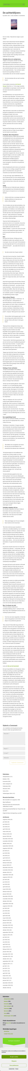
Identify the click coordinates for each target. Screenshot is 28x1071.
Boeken (16, 15)
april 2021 (5, 973)
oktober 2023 (6, 901)
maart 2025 (5, 860)
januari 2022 (6, 951)
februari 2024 (6, 891)
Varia (4, 791)
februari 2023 (6, 920)
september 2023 (7, 903)
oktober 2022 (6, 930)
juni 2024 (5, 882)
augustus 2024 (6, 877)
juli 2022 (5, 937)
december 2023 (6, 896)
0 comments (22, 15)
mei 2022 (5, 942)
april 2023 (5, 915)
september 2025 (7, 846)
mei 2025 (5, 855)
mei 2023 (5, 913)
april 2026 (5, 829)
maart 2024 (5, 889)
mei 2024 (5, 884)
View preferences (14, 1065)
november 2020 (6, 985)
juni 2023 (5, 910)
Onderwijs (5, 786)
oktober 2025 (6, 843)
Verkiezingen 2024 (7, 793)
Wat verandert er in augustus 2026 (11, 799)
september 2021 (7, 961)
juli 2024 (5, 879)
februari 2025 (6, 862)
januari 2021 (6, 980)
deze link (8, 1023)
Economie (5, 781)
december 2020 (6, 982)
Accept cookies (14, 1057)
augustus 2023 (6, 906)
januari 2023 (6, 922)
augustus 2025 (6, 848)
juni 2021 (5, 968)
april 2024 (5, 886)
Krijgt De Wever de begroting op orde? (12, 813)
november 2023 (6, 898)
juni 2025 (5, 853)
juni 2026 (5, 824)
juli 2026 (5, 822)
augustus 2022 (6, 934)
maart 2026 (5, 831)
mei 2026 (5, 826)
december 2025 (6, 838)
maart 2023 (5, 918)
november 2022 (6, 927)
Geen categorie (6, 783)
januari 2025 (6, 865)
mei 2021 (5, 970)
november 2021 (6, 956)
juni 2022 (5, 939)
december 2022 (6, 925)
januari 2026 (6, 836)
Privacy (16, 1068)
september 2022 (7, 932)
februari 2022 (6, 949)
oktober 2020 (6, 987)
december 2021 (6, 954)
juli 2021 (5, 966)
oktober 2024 (6, 872)
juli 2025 (5, 850)
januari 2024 (6, 894)
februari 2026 (6, 834)
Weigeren (14, 1061)
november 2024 (6, 870)
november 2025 (6, 841)
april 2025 (5, 858)
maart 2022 (5, 946)
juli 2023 (5, 908)
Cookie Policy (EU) (8, 1033)
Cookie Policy (12, 1068)
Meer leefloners (7, 802)
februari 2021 (6, 978)
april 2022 (5, 944)
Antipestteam (6, 776)
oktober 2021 (6, 958)
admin (5, 15)
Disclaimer (6, 1031)
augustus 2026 (6, 819)
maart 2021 (5, 975)
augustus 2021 (6, 963)
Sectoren (5, 788)
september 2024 (7, 874)
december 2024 (6, 867)
